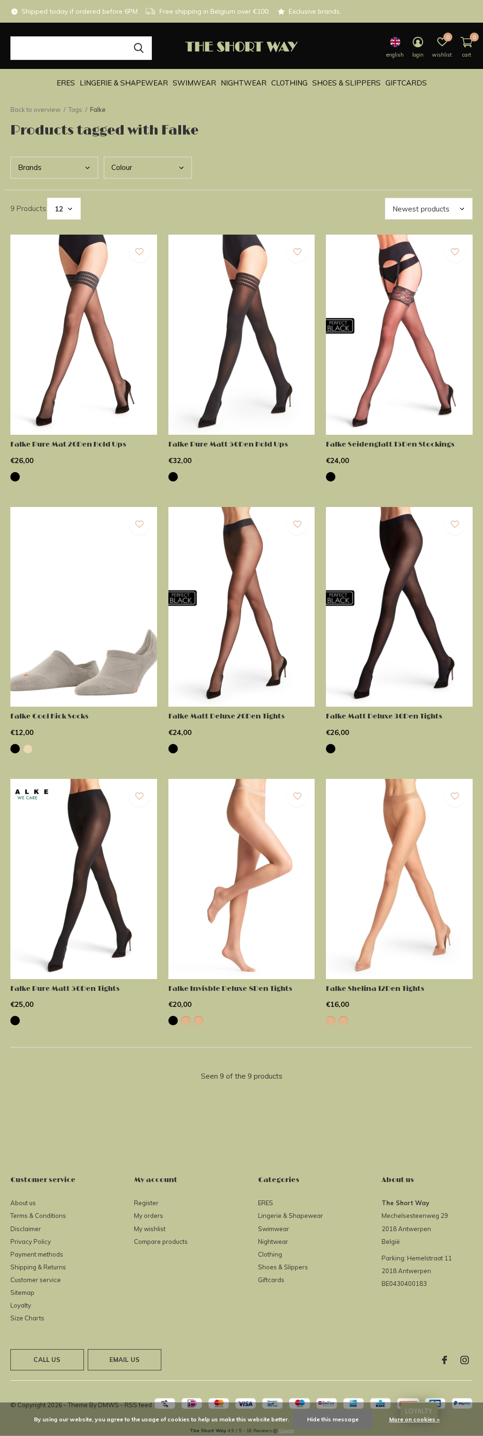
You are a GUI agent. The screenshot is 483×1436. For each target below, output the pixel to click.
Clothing (289, 82)
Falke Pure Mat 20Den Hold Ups (68, 444)
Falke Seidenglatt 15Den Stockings (390, 444)
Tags (75, 109)
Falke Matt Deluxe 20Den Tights (226, 716)
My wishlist (150, 1229)
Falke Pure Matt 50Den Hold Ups (228, 444)
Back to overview (35, 109)
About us (23, 1203)
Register (146, 1203)
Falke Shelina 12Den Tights (375, 988)
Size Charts (27, 1318)
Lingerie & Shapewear (124, 82)
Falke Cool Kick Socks (49, 716)
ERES (66, 82)
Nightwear (243, 82)
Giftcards (406, 82)
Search (138, 48)
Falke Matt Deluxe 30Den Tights (384, 716)
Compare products (161, 1241)
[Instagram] (464, 1360)
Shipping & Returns (38, 1267)
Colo (121, 167)
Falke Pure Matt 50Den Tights (65, 988)
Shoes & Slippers (346, 82)
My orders (148, 1215)
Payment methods (36, 1254)
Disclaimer (25, 1229)
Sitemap (22, 1292)
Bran (30, 167)
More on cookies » (414, 1419)
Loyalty (20, 1305)
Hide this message (332, 1419)
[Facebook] (444, 1360)
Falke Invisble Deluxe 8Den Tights (230, 988)
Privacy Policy (30, 1241)
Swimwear (194, 82)
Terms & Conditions (38, 1215)
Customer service (35, 1280)
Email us (124, 1359)
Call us (46, 1359)
